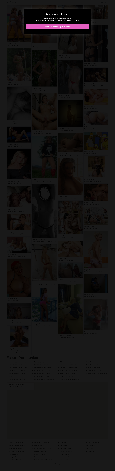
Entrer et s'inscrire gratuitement (57, 27)
